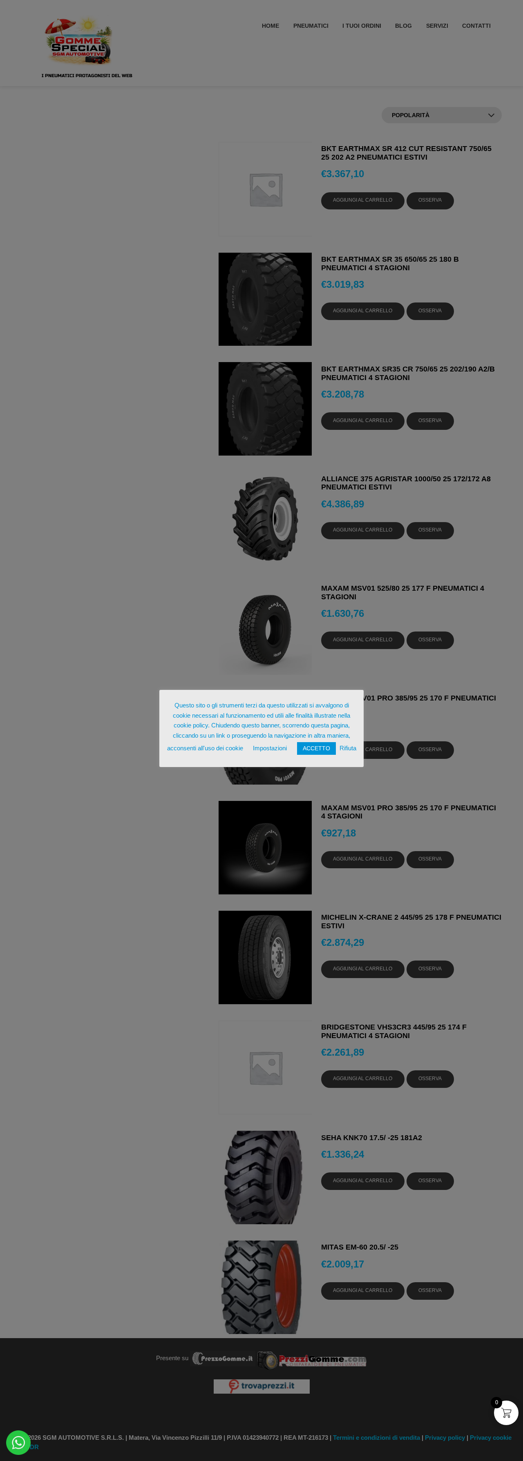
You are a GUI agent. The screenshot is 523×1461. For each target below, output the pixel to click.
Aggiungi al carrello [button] (362, 200)
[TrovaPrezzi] (261, 1385)
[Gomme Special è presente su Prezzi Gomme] (312, 1357)
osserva (430, 200)
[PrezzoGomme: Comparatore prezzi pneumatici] (222, 1357)
